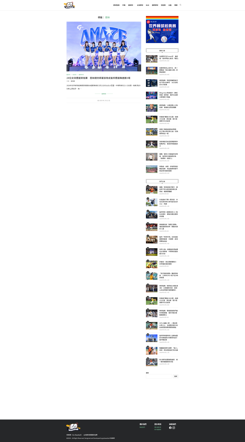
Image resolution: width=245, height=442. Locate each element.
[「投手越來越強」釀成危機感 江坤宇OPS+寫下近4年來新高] (151, 276)
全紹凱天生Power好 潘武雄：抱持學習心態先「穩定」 (168, 57)
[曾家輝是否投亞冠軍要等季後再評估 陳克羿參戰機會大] (151, 144)
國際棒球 (155, 5)
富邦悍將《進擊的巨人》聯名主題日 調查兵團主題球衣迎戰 (168, 214)
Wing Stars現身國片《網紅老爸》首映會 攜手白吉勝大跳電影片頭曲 (168, 95)
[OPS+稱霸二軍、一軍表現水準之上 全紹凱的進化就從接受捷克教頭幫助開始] (151, 326)
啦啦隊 (163, 5)
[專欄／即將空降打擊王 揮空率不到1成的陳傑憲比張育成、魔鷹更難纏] (151, 190)
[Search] (180, 5)
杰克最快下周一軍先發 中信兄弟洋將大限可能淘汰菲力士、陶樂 (168, 201)
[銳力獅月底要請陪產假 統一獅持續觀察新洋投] (151, 362)
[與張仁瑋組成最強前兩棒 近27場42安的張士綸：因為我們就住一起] (151, 132)
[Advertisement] (162, 397)
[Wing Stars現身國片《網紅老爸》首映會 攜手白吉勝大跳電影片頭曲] (151, 95)
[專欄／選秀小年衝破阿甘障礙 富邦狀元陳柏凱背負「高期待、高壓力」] (151, 157)
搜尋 (147, 373)
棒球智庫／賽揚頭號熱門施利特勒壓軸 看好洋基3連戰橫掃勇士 (168, 313)
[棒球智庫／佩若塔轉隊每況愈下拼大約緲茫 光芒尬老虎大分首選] (151, 83)
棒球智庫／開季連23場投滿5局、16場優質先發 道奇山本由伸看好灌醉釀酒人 (168, 288)
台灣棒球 (140, 5)
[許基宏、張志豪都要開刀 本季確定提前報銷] (151, 264)
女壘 (170, 5)
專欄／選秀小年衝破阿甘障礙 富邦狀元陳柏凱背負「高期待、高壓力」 (168, 156)
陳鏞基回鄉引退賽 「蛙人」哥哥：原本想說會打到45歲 (168, 349)
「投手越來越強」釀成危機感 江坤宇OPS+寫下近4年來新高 (168, 275)
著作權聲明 (157, 429)
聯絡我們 (142, 427)
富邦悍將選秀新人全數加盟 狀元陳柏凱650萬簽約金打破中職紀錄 (168, 337)
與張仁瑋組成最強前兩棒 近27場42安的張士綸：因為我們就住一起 (168, 131)
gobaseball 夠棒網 (108, 438)
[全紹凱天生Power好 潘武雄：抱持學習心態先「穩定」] (151, 59)
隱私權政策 (157, 427)
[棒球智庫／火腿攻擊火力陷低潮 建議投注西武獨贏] (151, 108)
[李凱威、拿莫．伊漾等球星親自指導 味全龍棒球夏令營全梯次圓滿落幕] (151, 169)
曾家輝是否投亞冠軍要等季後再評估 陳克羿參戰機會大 (168, 143)
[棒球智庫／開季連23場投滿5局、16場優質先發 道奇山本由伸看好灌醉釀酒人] (151, 288)
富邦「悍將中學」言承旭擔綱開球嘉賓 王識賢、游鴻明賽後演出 (168, 239)
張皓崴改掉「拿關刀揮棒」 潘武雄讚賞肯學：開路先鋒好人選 (168, 226)
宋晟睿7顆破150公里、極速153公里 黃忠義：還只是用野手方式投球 (168, 119)
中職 (123, 5)
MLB (147, 5)
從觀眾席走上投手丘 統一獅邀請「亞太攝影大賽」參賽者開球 (168, 70)
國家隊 (130, 5)
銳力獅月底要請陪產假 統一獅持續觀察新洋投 (168, 360)
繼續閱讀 (104, 94)
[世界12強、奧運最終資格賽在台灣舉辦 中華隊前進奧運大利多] (151, 252)
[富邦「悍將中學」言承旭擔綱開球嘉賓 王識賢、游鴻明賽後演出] (151, 239)
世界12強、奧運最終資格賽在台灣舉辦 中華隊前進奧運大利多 (168, 251)
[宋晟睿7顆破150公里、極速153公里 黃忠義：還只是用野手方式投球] (151, 119)
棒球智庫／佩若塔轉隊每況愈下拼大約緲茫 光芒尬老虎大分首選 (168, 82)
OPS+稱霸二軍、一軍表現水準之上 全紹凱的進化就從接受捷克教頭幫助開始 (168, 325)
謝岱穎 (73, 81)
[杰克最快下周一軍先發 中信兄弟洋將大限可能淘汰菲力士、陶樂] (151, 202)
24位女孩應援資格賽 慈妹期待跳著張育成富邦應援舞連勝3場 (98, 78)
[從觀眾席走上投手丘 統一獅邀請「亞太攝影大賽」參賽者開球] (151, 70)
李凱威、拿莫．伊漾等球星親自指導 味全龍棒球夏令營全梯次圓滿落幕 (168, 168)
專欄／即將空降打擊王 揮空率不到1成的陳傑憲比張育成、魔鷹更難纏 (168, 189)
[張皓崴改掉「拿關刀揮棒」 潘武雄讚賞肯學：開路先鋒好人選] (151, 227)
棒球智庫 (116, 5)
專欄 (175, 5)
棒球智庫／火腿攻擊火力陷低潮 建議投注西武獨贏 (168, 106)
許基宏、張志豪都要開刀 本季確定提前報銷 (168, 263)
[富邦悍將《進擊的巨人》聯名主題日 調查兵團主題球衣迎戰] (151, 215)
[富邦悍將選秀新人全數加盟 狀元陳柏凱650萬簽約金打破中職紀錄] (151, 338)
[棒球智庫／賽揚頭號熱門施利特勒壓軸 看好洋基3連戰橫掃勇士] (151, 313)
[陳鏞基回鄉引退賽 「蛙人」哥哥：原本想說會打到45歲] (151, 351)
